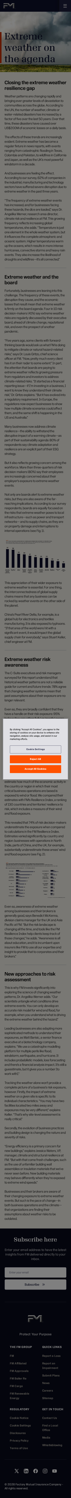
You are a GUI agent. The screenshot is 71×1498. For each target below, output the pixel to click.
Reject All (35, 759)
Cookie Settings (35, 749)
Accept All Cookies (35, 769)
